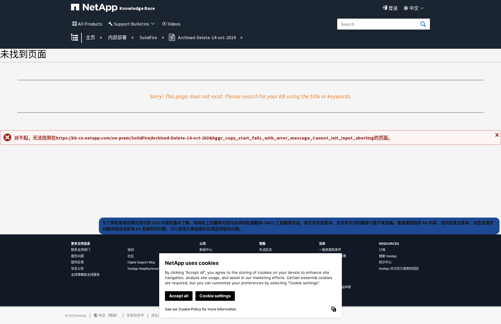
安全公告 (77, 268)
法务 (322, 243)
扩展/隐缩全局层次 (78, 37)
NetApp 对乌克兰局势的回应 (399, 268)
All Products (90, 24)
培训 (131, 249)
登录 (393, 8)
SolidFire (149, 37)
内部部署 (118, 37)
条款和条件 (135, 315)
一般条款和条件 (330, 249)
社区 (131, 256)
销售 (262, 243)
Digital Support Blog (141, 262)
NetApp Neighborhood (143, 268)
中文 (414, 8)
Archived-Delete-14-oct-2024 (207, 37)
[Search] (423, 24)
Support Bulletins (131, 24)
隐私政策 (158, 315)
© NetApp (75, 315)
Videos (174, 24)
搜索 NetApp (388, 256)
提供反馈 (77, 262)
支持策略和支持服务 (85, 274)
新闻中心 (205, 249)
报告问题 (77, 256)
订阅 (382, 249)
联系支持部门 (80, 249)
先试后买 (265, 249)
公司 (202, 243)
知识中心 (385, 262)
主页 (91, 37)
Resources (389, 243)
